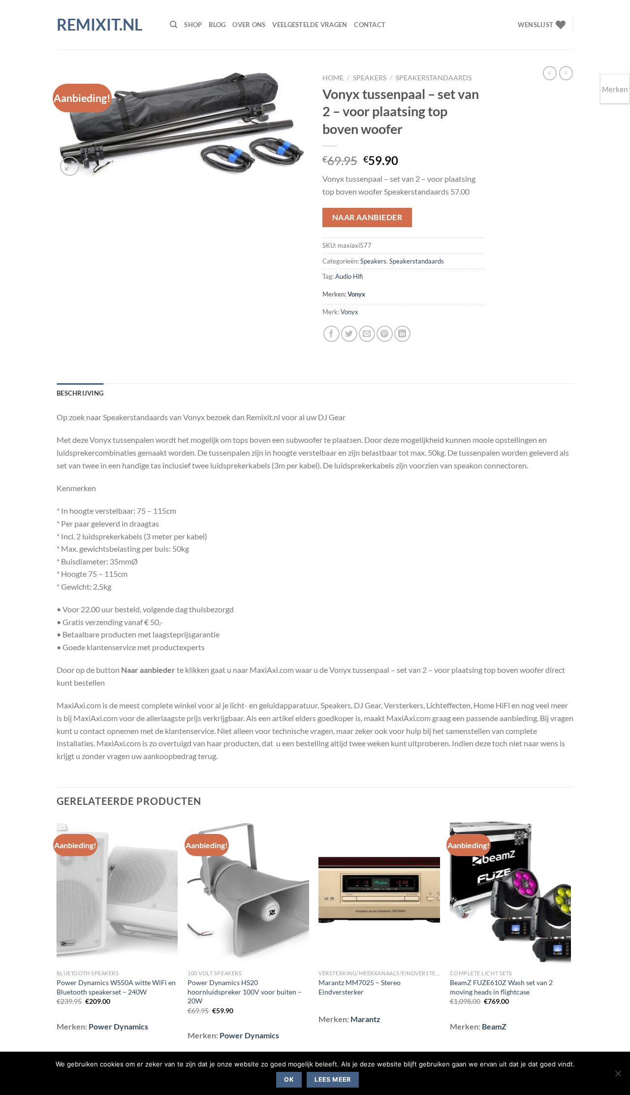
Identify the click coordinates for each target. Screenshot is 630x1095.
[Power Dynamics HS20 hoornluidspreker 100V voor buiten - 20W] (248, 892)
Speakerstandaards (434, 78)
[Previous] (57, 936)
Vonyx (356, 294)
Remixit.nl (100, 25)
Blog (217, 25)
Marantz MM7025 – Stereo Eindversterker (359, 987)
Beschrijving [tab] (80, 393)
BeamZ (494, 1026)
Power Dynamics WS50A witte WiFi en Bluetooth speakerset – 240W (116, 987)
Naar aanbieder (367, 217)
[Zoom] (69, 166)
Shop (193, 25)
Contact (369, 25)
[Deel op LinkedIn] (402, 334)
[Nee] (618, 1076)
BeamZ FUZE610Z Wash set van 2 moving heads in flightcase (501, 987)
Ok (289, 1079)
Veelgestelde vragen (309, 25)
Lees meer (332, 1079)
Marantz (365, 1019)
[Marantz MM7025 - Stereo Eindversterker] (379, 892)
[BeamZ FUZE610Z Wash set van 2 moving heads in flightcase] (510, 892)
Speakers (369, 78)
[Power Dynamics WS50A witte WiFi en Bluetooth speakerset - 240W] (117, 892)
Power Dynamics (118, 1026)
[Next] (570, 936)
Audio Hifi (349, 276)
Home (333, 78)
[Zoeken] (173, 24)
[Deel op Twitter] (349, 334)
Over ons (248, 25)
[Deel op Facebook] (331, 334)
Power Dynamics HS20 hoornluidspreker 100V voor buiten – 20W (245, 991)
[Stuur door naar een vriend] (367, 334)
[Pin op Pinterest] (385, 334)
